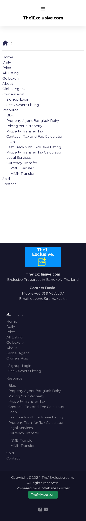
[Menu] (43, 9)
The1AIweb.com (43, 495)
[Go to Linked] (46, 510)
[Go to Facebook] (40, 510)
